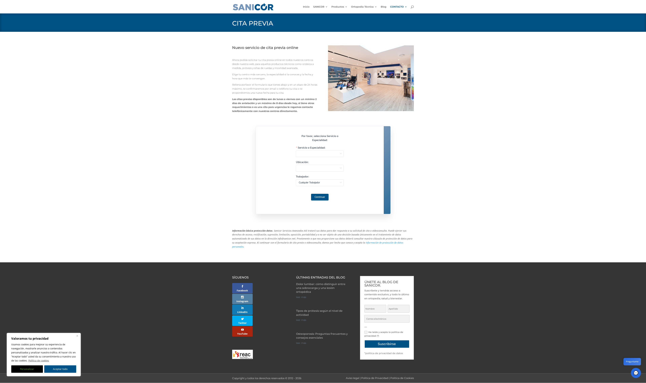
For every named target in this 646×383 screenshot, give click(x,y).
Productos (337, 7)
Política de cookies (38, 360)
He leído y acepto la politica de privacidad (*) (383, 334)
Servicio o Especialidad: (311, 147)
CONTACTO (397, 7)
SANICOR (318, 7)
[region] (44, 354)
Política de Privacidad (374, 378)
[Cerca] (77, 336)
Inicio (306, 7)
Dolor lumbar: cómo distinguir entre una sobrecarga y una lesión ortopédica (320, 288)
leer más (301, 297)
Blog (383, 7)
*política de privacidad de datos (383, 353)
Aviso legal (352, 378)
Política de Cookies (402, 378)
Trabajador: (302, 176)
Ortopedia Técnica (362, 7)
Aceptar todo (60, 369)
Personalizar (27, 369)
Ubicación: (302, 162)
